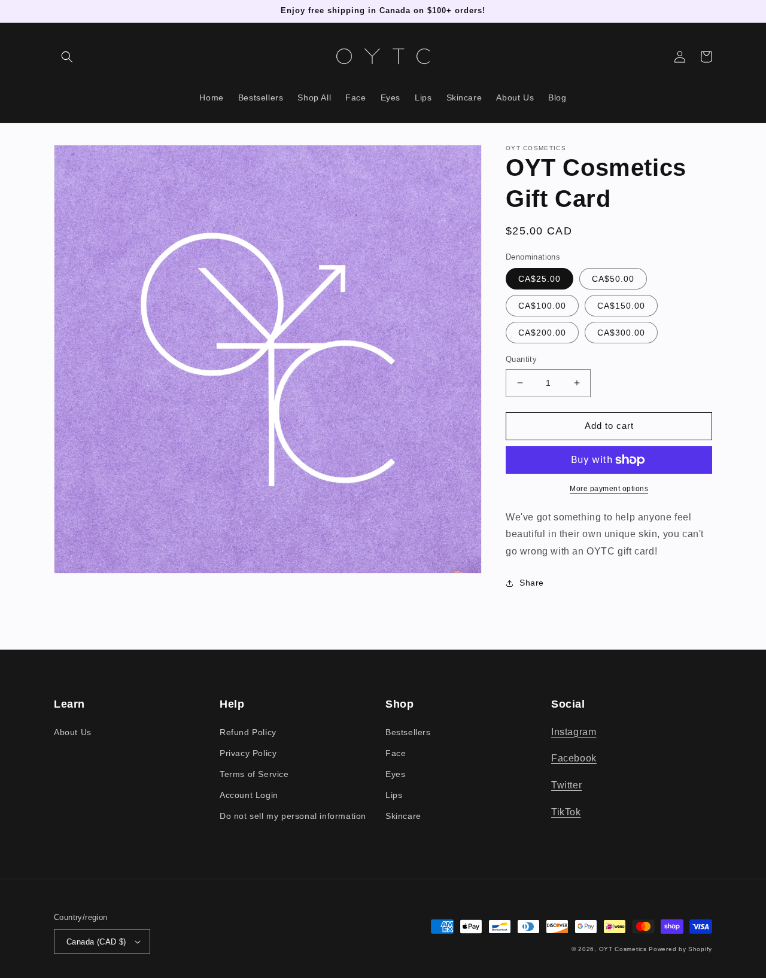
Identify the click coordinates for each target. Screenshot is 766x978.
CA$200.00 (542, 332)
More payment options (609, 489)
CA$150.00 (621, 305)
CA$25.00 (539, 279)
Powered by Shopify (680, 949)
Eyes (395, 774)
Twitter (566, 785)
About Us (73, 732)
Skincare (403, 816)
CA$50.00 (613, 279)
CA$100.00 (542, 305)
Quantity (521, 359)
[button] (67, 57)
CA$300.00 (621, 332)
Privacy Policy (248, 753)
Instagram (573, 732)
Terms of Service (254, 774)
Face (395, 753)
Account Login (249, 795)
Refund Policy (248, 732)
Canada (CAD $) (96, 941)
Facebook (574, 758)
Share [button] (531, 582)
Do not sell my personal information (293, 816)
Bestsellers (408, 732)
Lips (393, 795)
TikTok (566, 812)
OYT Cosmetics (623, 949)
